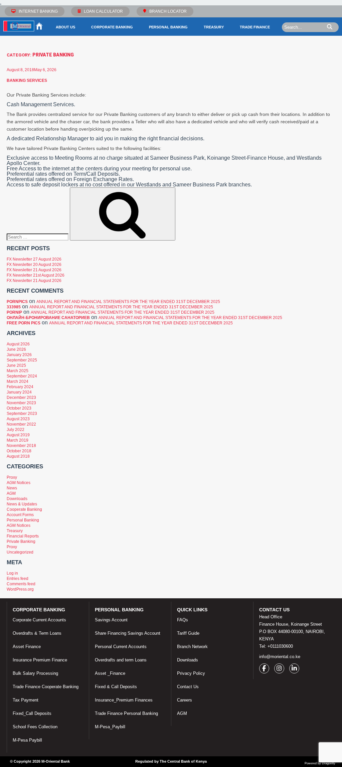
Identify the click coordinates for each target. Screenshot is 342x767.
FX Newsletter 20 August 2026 (34, 264)
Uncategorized (20, 552)
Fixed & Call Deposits (116, 686)
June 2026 (16, 349)
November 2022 (21, 424)
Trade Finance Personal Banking (126, 713)
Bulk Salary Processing (35, 673)
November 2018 (21, 445)
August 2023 (18, 419)
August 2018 (18, 456)
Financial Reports (23, 536)
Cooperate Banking (24, 509)
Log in (12, 573)
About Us (65, 27)
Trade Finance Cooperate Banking (45, 686)
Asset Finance (27, 646)
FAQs (182, 619)
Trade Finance (255, 27)
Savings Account (111, 619)
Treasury (214, 27)
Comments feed (21, 584)
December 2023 (21, 397)
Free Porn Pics (23, 323)
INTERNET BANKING (38, 11)
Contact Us (188, 686)
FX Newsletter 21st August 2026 (35, 275)
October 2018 (19, 451)
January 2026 (19, 354)
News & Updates (22, 504)
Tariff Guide (188, 633)
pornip (14, 312)
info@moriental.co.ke (279, 656)
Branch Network (192, 646)
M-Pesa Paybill (27, 740)
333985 (14, 307)
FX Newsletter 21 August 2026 (34, 270)
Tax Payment (25, 700)
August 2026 (18, 344)
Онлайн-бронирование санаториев (48, 317)
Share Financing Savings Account (127, 633)
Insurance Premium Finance (40, 659)
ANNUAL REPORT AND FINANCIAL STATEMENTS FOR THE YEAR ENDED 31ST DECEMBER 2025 (128, 301)
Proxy (12, 477)
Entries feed (17, 578)
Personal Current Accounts (121, 646)
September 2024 (22, 376)
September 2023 (22, 413)
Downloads (17, 498)
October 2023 (19, 408)
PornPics (17, 301)
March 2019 (17, 440)
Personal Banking (168, 27)
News (12, 488)
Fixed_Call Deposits (32, 713)
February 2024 (20, 387)
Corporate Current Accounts (39, 619)
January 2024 (19, 392)
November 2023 (21, 403)
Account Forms (20, 514)
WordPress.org (20, 589)
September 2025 (22, 360)
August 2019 (18, 435)
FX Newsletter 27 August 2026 (34, 259)
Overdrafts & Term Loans (37, 633)
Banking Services (27, 80)
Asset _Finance (110, 673)
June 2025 (16, 365)
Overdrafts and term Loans (121, 659)
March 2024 (17, 381)
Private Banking (21, 541)
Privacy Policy (191, 673)
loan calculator (103, 11)
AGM (11, 493)
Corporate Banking (112, 27)
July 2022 (15, 429)
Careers (184, 700)
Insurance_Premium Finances (124, 700)
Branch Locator (168, 11)
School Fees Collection (35, 726)
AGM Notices (18, 482)
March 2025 (17, 370)
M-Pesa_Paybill (110, 726)
